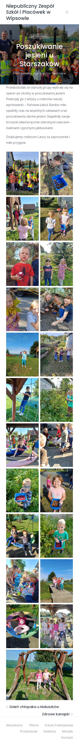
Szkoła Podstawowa (58, 725)
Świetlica (50, 731)
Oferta (33, 725)
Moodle (67, 731)
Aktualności (39, 36)
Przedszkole (28, 731)
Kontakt (67, 737)
